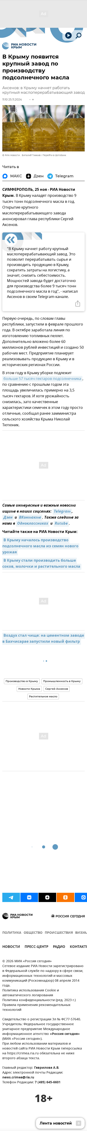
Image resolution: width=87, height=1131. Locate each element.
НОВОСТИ (11, 947)
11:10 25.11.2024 (12, 99)
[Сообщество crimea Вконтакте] (29, 897)
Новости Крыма (29, 688)
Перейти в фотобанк (54, 155)
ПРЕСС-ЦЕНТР (36, 947)
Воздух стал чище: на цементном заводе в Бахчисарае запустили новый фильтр (43, 639)
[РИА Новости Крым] (19, 46)
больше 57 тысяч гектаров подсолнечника (42, 379)
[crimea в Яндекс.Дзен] (47, 897)
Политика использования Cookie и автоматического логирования (30, 993)
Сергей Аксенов (56, 688)
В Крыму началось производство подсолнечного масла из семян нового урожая (40, 546)
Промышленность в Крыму (62, 681)
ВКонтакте (30, 518)
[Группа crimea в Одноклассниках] (65, 897)
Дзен (8, 518)
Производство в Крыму (22, 681)
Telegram (62, 512)
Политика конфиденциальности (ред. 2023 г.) (39, 1000)
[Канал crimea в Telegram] (11, 897)
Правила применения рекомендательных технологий (36, 1008)
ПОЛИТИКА (11, 933)
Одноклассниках (32, 524)
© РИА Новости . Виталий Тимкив (21, 155)
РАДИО (59, 947)
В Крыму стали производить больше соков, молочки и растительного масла (41, 564)
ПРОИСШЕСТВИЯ (59, 933)
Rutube (61, 524)
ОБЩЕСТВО (33, 933)
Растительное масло (43, 696)
